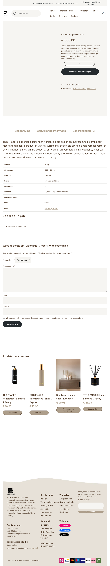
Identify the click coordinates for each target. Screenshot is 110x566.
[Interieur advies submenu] (76, 10)
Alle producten (79, 88)
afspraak (34, 548)
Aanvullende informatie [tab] (51, 130)
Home (52, 11)
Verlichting (91, 88)
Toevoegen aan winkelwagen (80, 72)
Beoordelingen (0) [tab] (84, 130)
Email (84, 500)
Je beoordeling (9, 266)
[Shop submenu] (100, 10)
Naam (5, 296)
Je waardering (9, 260)
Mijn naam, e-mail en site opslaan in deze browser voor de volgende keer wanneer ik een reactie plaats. (44, 318)
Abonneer (90, 512)
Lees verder (12, 412)
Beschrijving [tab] (22, 130)
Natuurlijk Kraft (51, 208)
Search (37, 13)
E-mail (6, 307)
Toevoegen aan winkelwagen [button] (68, 410)
